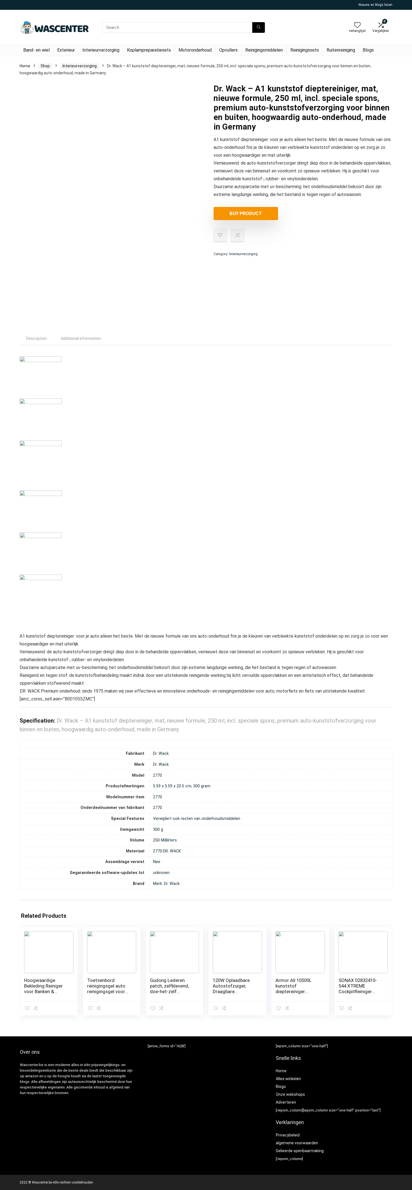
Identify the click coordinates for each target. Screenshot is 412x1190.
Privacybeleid (288, 1135)
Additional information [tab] (81, 338)
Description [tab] (36, 338)
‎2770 (157, 775)
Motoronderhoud (195, 50)
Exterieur (66, 50)
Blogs (368, 50)
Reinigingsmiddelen (264, 50)
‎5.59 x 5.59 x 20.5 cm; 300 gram (181, 786)
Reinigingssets (304, 50)
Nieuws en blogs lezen (375, 5)
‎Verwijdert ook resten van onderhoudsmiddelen (196, 818)
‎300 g (158, 829)
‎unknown (161, 872)
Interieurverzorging (100, 50)
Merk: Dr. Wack (166, 883)
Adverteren (286, 1102)
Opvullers (228, 50)
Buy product (246, 213)
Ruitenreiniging (341, 50)
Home (25, 66)
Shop (45, 66)
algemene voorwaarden (297, 1143)
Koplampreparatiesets (149, 50)
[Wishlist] (357, 25)
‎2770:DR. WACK (167, 851)
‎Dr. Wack (161, 753)
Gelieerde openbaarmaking (300, 1151)
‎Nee (156, 861)
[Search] (258, 27)
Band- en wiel (36, 50)
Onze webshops (290, 1094)
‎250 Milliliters (165, 840)
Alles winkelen (288, 1078)
